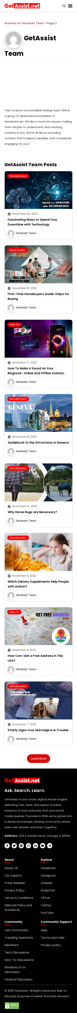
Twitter (46, 905)
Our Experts (13, 875)
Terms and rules (52, 937)
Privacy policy (51, 945)
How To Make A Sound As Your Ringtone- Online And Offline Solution (36, 370)
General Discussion (18, 979)
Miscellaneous (18, 176)
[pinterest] (21, 845)
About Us (11, 868)
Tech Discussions (16, 952)
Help (44, 930)
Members (11, 945)
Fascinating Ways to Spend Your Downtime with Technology (32, 222)
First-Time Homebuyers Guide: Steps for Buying (38, 296)
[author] (13, 39)
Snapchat (48, 890)
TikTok (45, 898)
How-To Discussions (19, 960)
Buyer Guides (17, 250)
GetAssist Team (26, 233)
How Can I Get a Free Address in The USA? (35, 658)
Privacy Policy (14, 890)
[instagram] (28, 845)
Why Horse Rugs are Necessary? (32, 512)
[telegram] (49, 845)
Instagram (48, 875)
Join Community (16, 930)
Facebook (48, 868)
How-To (14, 324)
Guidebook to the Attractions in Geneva (38, 442)
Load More (38, 758)
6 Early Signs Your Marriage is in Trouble (38, 730)
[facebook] (7, 845)
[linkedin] (35, 845)
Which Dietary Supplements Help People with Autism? (38, 584)
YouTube (47, 913)
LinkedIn (47, 883)
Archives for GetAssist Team (24, 23)
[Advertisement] (38, 86)
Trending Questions (18, 937)
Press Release (14, 883)
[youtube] (42, 845)
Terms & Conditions (18, 898)
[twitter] (14, 845)
